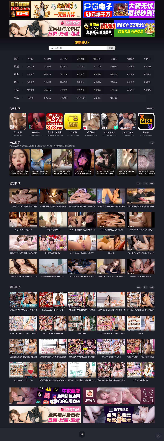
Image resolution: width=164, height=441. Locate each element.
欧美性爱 (80, 74)
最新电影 (14, 287)
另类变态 (147, 74)
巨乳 (145, 183)
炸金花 (114, 59)
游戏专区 (80, 59)
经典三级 (113, 74)
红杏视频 (97, 98)
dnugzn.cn (82, 42)
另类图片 (147, 82)
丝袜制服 (113, 66)
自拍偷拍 (47, 66)
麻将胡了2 (97, 59)
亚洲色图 (47, 82)
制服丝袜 (97, 74)
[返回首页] (158, 436)
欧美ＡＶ (63, 66)
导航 (16, 97)
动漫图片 (80, 82)
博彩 (16, 58)
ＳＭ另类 (147, 66)
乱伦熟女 (130, 74)
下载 (151, 143)
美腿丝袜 (97, 82)
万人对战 (63, 59)
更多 (151, 183)
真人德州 (47, 59)
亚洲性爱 (30, 74)
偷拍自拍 (47, 74)
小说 (16, 89)
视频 (16, 66)
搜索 (111, 48)
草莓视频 (63, 98)
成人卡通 (63, 74)
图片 (16, 82)
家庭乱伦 (47, 90)
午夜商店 (47, 98)
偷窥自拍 (30, 82)
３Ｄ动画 (80, 66)
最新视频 (14, 183)
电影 (16, 74)
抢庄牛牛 (147, 59)
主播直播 (130, 66)
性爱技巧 (147, 90)
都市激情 (30, 90)
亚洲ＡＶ (30, 66)
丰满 (138, 287)
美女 (138, 183)
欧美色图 (63, 82)
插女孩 (30, 98)
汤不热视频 (80, 98)
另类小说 (113, 90)
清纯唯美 (113, 82)
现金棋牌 (130, 59)
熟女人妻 (97, 66)
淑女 (145, 287)
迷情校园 (97, 90)
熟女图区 (130, 82)
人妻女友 (63, 90)
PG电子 (31, 59)
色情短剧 (113, 98)
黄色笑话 (130, 90)
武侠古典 (80, 90)
